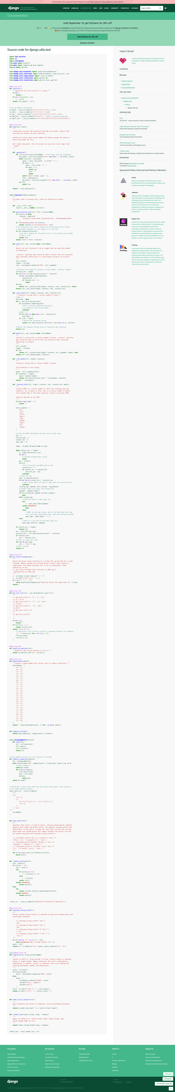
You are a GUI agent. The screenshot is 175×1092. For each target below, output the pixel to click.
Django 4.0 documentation (130, 98)
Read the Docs (131, 166)
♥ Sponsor (134, 8)
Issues (106, 8)
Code (100, 8)
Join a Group (49, 1054)
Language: (168, 1079)
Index (121, 127)
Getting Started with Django (16, 1057)
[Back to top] (171, 1088)
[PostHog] (123, 251)
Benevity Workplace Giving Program (156, 1064)
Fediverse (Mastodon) (119, 1060)
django (128, 104)
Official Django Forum (127, 143)
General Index (126, 84)
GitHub (114, 1054)
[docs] (11, 953)
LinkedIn (114, 1067)
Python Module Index (128, 87)
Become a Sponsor (87, 43)
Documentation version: (164, 1083)
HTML (134, 163)
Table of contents (127, 81)
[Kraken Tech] (123, 225)
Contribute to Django (51, 1057)
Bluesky (114, 1064)
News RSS (115, 1070)
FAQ (121, 118)
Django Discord (83, 1057)
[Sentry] (123, 183)
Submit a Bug (49, 1060)
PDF (138, 163)
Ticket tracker (124, 151)
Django (13, 8)
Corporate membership (152, 1057)
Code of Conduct (12, 1067)
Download (74, 8)
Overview (66, 8)
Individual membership (52, 1067)
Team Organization (13, 1060)
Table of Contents (142, 127)
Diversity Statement (13, 1070)
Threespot (118, 1082)
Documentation (86, 8)
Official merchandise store (153, 1060)
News (95, 8)
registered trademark (58, 1088)
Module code (128, 101)
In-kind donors (66, 1082)
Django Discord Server (128, 135)
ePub (142, 163)
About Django (11, 1054)
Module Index (129, 127)
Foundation (125, 8)
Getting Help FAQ (84, 1054)
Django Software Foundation (16, 1064)
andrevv (131, 1082)
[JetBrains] (123, 199)
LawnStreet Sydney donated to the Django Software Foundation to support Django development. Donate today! (148, 61)
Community (115, 8)
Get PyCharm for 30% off (87, 37)
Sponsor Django (150, 1054)
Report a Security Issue (52, 1064)
